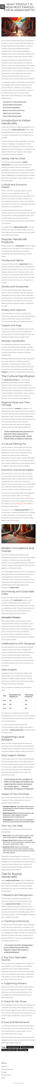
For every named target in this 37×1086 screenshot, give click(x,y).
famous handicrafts (9, 1050)
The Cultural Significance (11, 107)
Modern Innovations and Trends (14, 110)
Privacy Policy (6, 1075)
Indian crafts (22, 1050)
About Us (4, 1066)
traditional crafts (21, 503)
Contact (4, 1072)
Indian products (27, 1047)
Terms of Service (7, 1069)
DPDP (3, 1078)
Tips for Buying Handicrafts (12, 116)
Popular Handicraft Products (12, 105)
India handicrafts (13, 1047)
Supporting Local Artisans (11, 113)
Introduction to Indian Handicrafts (14, 102)
